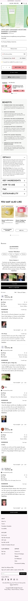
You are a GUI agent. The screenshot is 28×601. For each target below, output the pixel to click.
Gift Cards (3, 540)
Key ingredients (12, 181)
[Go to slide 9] (17, 235)
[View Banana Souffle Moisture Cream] (7, 211)
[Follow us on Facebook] (5, 579)
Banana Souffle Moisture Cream (7, 221)
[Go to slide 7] (15, 235)
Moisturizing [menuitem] (14, 256)
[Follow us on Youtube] (17, 579)
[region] (14, 277)
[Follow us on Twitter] (8, 579)
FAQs (16, 561)
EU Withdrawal (18, 558)
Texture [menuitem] (10, 254)
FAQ (4, 189)
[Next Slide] (26, 277)
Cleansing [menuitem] (23, 254)
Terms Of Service (15, 589)
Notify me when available (8, 230)
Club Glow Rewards (5, 537)
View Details (3, 38)
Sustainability (10, 194)
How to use (9, 185)
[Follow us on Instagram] (2, 579)
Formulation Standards (6, 526)
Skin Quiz (3, 551)
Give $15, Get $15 (5, 542)
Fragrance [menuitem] (17, 254)
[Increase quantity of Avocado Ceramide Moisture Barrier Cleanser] (9, 67)
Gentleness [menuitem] (5, 254)
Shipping (16, 556)
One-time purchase (8, 54)
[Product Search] (24, 3)
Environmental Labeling (20, 563)
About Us (3, 521)
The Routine (4, 82)
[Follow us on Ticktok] (14, 579)
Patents (22, 589)
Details (7, 157)
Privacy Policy (7, 589)
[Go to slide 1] (12, 93)
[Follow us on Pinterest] (11, 579)
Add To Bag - (19, 67)
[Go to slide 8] (16, 235)
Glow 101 (3, 553)
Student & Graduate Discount (8, 544)
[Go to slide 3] (16, 93)
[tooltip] (18, 260)
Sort (16, 292)
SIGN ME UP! (23, 573)
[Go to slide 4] (13, 235)
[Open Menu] (1, 3)
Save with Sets (12, 82)
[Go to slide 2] (14, 93)
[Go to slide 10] (18, 235)
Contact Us (17, 551)
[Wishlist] (22, 3)
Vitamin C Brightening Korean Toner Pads (21, 221)
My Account (4, 535)
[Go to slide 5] (14, 235)
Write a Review (17, 288)
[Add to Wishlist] (3, 207)
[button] (14, 33)
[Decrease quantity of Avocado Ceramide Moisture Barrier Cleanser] (3, 67)
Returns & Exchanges (19, 553)
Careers (3, 523)
